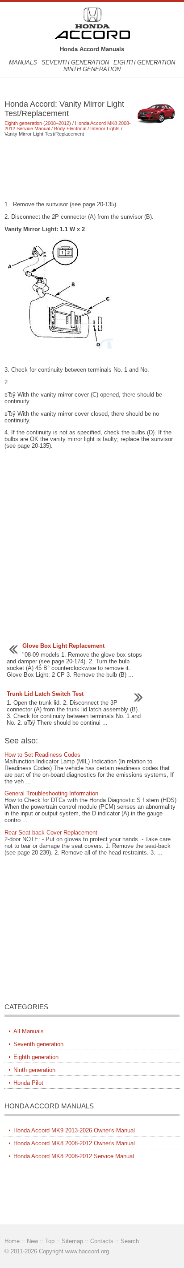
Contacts (101, 1241)
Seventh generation (75, 62)
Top (49, 1241)
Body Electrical (70, 128)
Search (130, 1241)
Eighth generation (144, 62)
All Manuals (28, 1031)
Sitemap (72, 1241)
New (32, 1241)
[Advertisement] (91, 168)
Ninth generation (92, 69)
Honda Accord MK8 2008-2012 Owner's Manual (74, 1143)
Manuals (23, 62)
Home (12, 1241)
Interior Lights (105, 128)
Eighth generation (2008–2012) (37, 123)
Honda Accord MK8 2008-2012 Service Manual (73, 1156)
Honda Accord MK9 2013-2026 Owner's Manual (74, 1130)
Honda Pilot (28, 1082)
